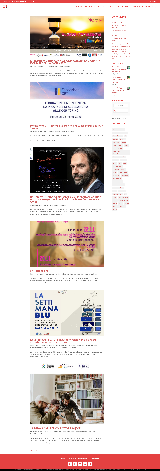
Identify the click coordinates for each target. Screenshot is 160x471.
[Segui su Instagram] (80, 464)
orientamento (122, 191)
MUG (32, 274)
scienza (115, 203)
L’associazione (88, 6)
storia (114, 206)
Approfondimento (91, 345)
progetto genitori (123, 197)
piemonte (115, 194)
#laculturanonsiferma (118, 130)
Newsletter (54, 66)
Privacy (62, 458)
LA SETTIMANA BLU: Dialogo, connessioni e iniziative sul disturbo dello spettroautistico (63, 341)
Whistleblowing (94, 458)
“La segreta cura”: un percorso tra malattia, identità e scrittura (119, 33)
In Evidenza (56, 131)
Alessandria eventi (117, 136)
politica (115, 197)
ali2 (126, 136)
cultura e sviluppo (117, 148)
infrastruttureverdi (117, 182)
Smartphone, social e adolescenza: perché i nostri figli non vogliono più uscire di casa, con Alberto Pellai (121, 53)
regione (115, 200)
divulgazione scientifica (119, 157)
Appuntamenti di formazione (57, 274)
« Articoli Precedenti (36, 451)
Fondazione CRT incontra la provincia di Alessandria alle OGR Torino (66, 127)
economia (115, 160)
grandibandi (116, 175)
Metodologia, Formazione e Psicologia (64, 348)
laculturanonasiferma (118, 185)
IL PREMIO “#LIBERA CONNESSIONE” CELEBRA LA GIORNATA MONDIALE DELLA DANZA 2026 (65, 62)
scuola (120, 203)
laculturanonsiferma (118, 188)
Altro (66, 345)
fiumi (124, 163)
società (127, 203)
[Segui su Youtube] (85, 464)
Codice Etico (82, 458)
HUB (126, 6)
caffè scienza (116, 142)
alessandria (124, 133)
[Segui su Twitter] (75, 464)
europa (115, 163)
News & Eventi (146, 6)
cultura (126, 145)
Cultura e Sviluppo (36, 131)
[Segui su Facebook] (70, 464)
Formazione (134, 6)
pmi (121, 194)
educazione (123, 160)
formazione (116, 169)
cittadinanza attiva (117, 145)
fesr (120, 163)
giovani (115, 172)
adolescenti (116, 133)
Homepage (78, 6)
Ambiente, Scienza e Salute (77, 345)
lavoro (114, 191)
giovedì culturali (123, 172)
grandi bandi (125, 175)
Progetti (118, 6)
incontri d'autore (117, 178)
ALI (63, 345)
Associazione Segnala (65, 66)
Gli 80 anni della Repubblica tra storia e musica (119, 25)
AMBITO (73, 431)
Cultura (100, 6)
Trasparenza (71, 458)
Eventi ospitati (85, 274)
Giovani (109, 6)
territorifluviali (122, 206)
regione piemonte (124, 200)
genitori (123, 169)
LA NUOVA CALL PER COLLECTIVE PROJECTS (55, 428)
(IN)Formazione (39, 270)
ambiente (115, 139)
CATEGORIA (33, 434)
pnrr (125, 194)
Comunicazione (36, 66)
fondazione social (117, 166)
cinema (124, 142)
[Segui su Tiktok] (90, 464)
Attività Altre (48, 348)
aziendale (122, 139)
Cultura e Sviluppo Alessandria (117, 153)
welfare (115, 209)
